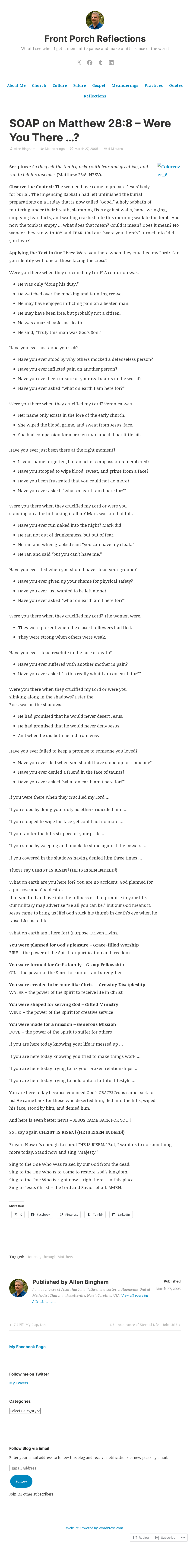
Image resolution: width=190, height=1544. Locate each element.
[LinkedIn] (111, 61)
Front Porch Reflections (95, 38)
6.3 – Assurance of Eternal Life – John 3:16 (143, 1325)
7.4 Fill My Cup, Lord (28, 1325)
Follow (21, 1481)
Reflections (95, 96)
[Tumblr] (100, 61)
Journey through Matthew (50, 1256)
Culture (60, 85)
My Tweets (18, 1383)
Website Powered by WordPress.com (94, 1528)
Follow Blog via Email (29, 1448)
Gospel (98, 85)
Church (39, 85)
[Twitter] (79, 61)
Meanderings (124, 85)
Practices (154, 85)
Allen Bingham (24, 149)
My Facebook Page (27, 1346)
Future (79, 85)
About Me (16, 85)
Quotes (176, 85)
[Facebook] (90, 61)
